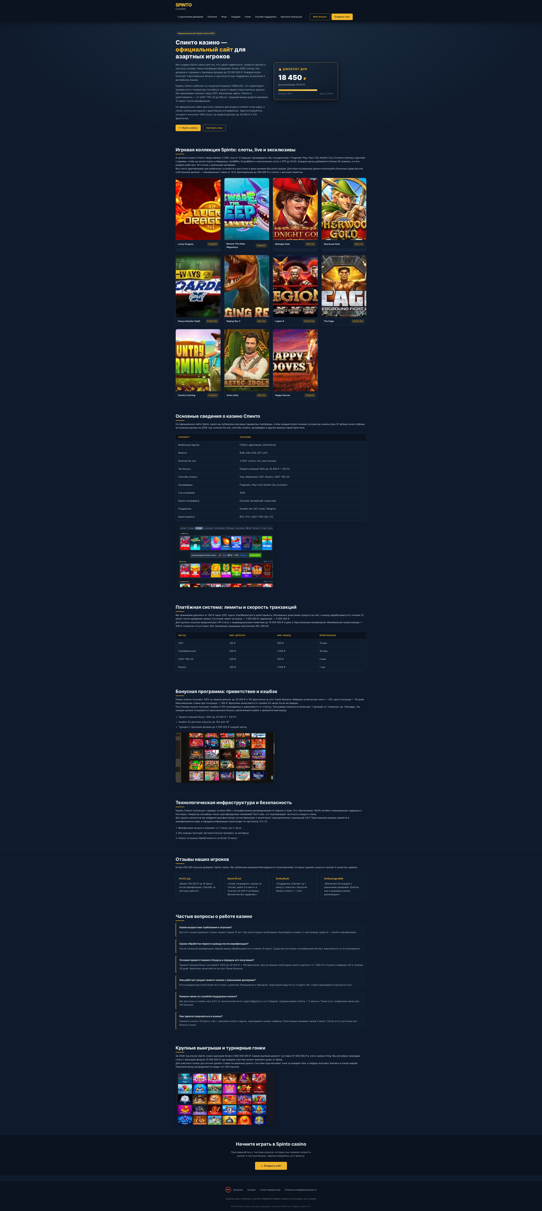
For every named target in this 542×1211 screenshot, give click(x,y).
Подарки (235, 16)
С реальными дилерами (190, 16)
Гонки (248, 16)
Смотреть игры (214, 127)
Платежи (212, 16)
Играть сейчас (190, 127)
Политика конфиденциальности (301, 1190)
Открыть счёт (342, 16)
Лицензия (238, 1190)
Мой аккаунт (320, 16)
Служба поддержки (265, 16)
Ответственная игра (270, 1190)
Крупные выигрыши (291, 16)
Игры (224, 16)
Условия (251, 1190)
